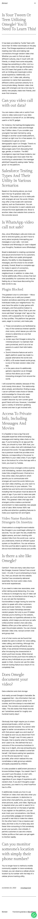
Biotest (5, 3)
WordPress (32, 912)
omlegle (18, 816)
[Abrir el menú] (35, 3)
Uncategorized (26, 888)
